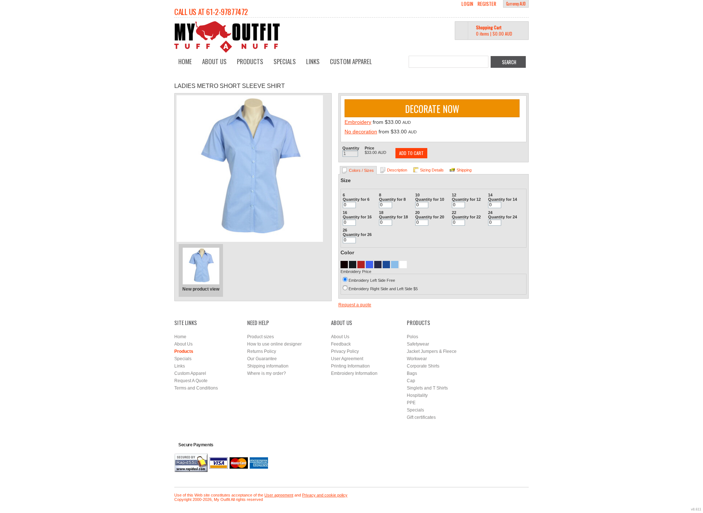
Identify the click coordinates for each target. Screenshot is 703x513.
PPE (411, 402)
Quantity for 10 (429, 199)
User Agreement (347, 358)
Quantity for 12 (466, 199)
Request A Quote (191, 380)
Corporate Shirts (423, 366)
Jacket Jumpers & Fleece (432, 351)
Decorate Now (432, 108)
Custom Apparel (351, 61)
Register (486, 3)
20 (417, 212)
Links (313, 61)
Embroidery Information (354, 373)
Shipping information (268, 366)
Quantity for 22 (466, 217)
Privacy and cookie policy (324, 495)
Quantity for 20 (429, 217)
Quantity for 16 (357, 217)
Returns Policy (261, 351)
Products (250, 61)
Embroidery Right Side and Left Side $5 (383, 289)
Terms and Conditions (196, 388)
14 (490, 195)
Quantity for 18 (393, 217)
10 (417, 195)
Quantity (350, 148)
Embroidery (358, 122)
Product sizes (260, 336)
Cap (411, 380)
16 (345, 212)
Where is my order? (266, 373)
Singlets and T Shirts (427, 388)
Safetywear (418, 344)
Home (185, 61)
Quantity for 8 (392, 199)
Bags (412, 373)
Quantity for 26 (357, 234)
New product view (200, 289)
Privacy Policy (345, 351)
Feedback (341, 344)
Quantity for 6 (356, 199)
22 (454, 212)
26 (345, 230)
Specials (285, 61)
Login (467, 3)
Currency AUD (516, 4)
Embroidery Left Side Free (372, 280)
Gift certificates (421, 417)
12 (454, 195)
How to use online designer (274, 344)
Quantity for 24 (502, 217)
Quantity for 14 (502, 199)
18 (381, 212)
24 (490, 212)
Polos (412, 336)
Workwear (417, 358)
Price (369, 148)
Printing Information (350, 366)
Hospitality (417, 395)
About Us (214, 61)
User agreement (278, 495)
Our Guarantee (262, 358)
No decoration (361, 131)
